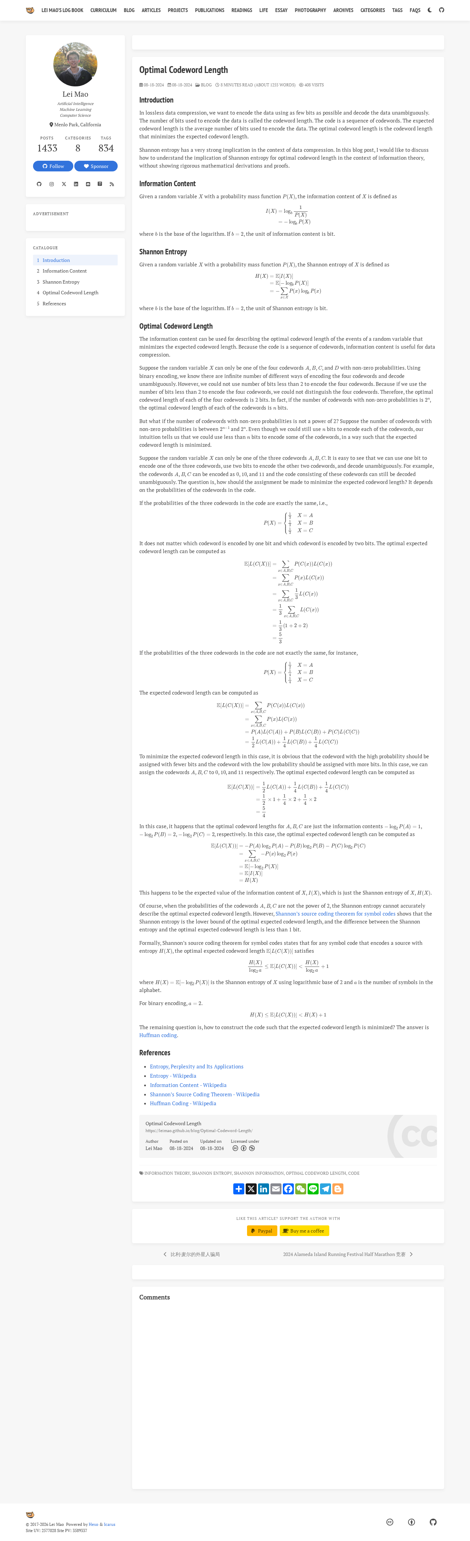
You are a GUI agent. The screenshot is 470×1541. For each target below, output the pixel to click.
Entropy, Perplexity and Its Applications (197, 1066)
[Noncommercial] (251, 1148)
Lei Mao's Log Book (62, 10)
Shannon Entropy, (212, 1173)
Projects (178, 10)
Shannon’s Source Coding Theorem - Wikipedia (205, 1094)
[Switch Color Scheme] (429, 10)
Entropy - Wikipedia (173, 1075)
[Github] (39, 184)
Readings (242, 10)
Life (263, 10)
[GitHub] (441, 10)
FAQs (415, 10)
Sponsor (98, 166)
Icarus (109, 1524)
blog (206, 84)
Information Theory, (168, 1173)
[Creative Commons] (235, 1148)
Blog (129, 10)
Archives (343, 10)
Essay (281, 10)
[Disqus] (288, 1394)
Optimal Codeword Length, (316, 1173)
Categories (373, 10)
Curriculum (103, 10)
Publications (209, 10)
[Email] (88, 184)
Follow (55, 166)
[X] (63, 184)
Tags (397, 10)
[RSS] (112, 184)
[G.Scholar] (100, 184)
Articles (151, 10)
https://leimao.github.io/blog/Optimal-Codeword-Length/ (199, 1130)
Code (354, 1173)
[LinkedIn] (76, 184)
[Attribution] (243, 1148)
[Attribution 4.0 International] (411, 1522)
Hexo (93, 1524)
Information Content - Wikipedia (188, 1084)
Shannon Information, (259, 1173)
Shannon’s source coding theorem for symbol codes (336, 913)
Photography (310, 10)
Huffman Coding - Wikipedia (183, 1103)
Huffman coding (158, 1035)
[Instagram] (52, 184)
